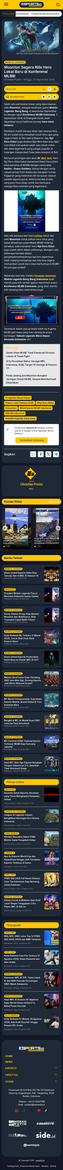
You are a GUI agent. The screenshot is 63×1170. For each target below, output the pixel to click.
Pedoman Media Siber (30, 1166)
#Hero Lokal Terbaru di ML (19, 403)
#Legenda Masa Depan (17, 397)
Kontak (53, 1166)
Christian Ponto (12, 79)
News (9, 1061)
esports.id (40, 1160)
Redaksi (44, 1166)
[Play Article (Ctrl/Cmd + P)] (44, 97)
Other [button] (9, 1081)
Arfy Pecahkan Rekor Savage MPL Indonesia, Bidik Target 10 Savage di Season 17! (31, 365)
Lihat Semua (54, 501)
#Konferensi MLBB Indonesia (35, 408)
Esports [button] (11, 1068)
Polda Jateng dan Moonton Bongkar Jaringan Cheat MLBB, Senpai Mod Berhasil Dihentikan (31, 379)
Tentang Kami (13, 1166)
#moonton (11, 408)
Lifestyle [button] (11, 1074)
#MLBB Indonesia (14, 413)
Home (9, 1056)
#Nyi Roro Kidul (45, 403)
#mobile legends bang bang (20, 418)
